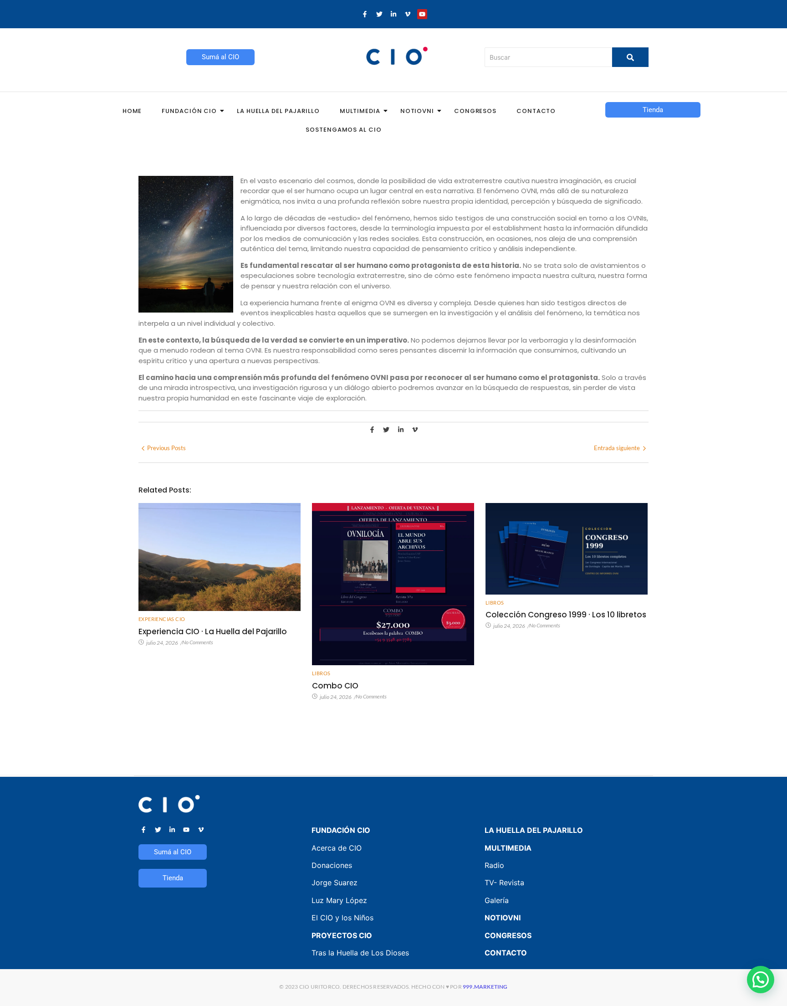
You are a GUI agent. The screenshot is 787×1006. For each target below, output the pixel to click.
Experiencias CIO (161, 619)
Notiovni (417, 111)
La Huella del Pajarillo (278, 111)
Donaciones (332, 865)
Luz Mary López (339, 900)
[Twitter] (379, 14)
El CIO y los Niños (342, 917)
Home (132, 111)
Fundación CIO (189, 111)
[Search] (630, 57)
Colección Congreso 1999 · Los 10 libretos (565, 615)
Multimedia (360, 111)
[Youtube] (422, 14)
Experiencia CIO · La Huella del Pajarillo (212, 631)
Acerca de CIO (337, 847)
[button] (760, 979)
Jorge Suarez (335, 882)
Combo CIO (335, 686)
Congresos (475, 111)
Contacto (536, 111)
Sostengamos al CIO (343, 129)
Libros (321, 673)
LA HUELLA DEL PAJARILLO (534, 830)
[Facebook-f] (365, 14)
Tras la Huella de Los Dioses (360, 952)
